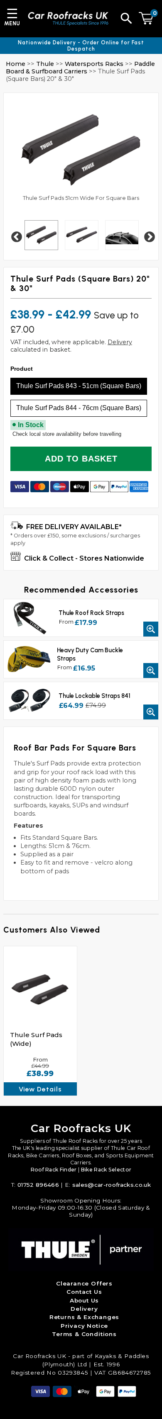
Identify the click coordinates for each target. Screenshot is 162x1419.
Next (147, 235)
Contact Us (84, 1291)
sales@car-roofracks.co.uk (111, 1184)
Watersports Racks (94, 64)
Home (15, 64)
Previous (14, 235)
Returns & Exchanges (84, 1317)
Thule (45, 64)
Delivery (120, 342)
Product (21, 368)
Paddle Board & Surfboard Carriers (80, 67)
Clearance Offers (84, 1283)
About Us (84, 1300)
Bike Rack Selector (106, 1169)
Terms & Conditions (84, 1334)
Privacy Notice (84, 1325)
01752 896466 (38, 1184)
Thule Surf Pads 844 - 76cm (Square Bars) (78, 407)
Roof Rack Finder (54, 1169)
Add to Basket (81, 458)
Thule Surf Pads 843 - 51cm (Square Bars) (78, 385)
